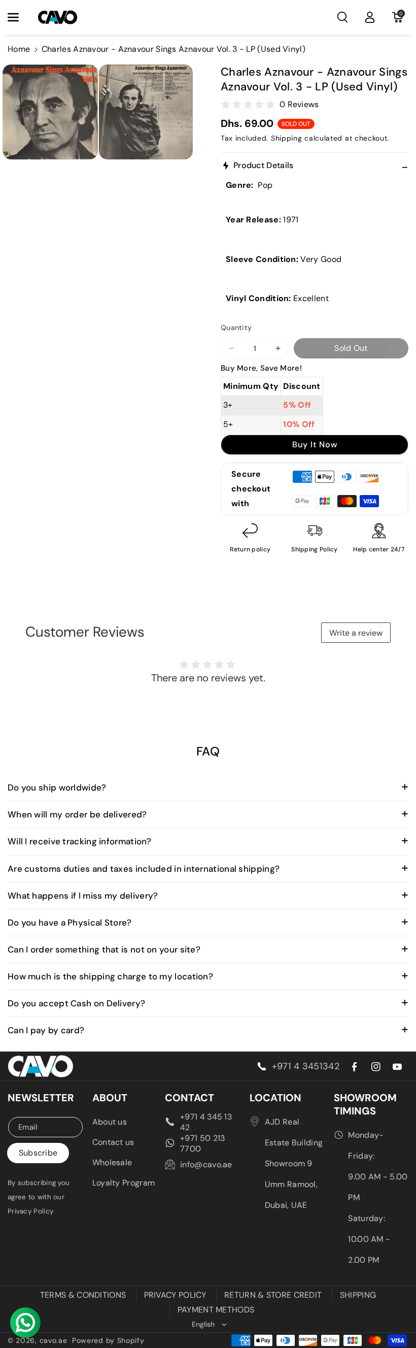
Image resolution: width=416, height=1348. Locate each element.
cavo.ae (53, 1340)
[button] (19, 17)
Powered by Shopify (108, 1340)
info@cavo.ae (206, 1164)
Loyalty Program (123, 1182)
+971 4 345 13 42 (206, 1122)
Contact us (113, 1142)
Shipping (286, 138)
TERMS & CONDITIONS (83, 1295)
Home (19, 49)
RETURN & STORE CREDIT (273, 1295)
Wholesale (112, 1162)
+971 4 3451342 (305, 1066)
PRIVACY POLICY (175, 1295)
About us (109, 1121)
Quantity (236, 327)
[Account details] (370, 17)
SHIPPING (358, 1295)
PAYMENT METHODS (216, 1309)
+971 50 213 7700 (202, 1143)
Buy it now (314, 444)
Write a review (356, 633)
